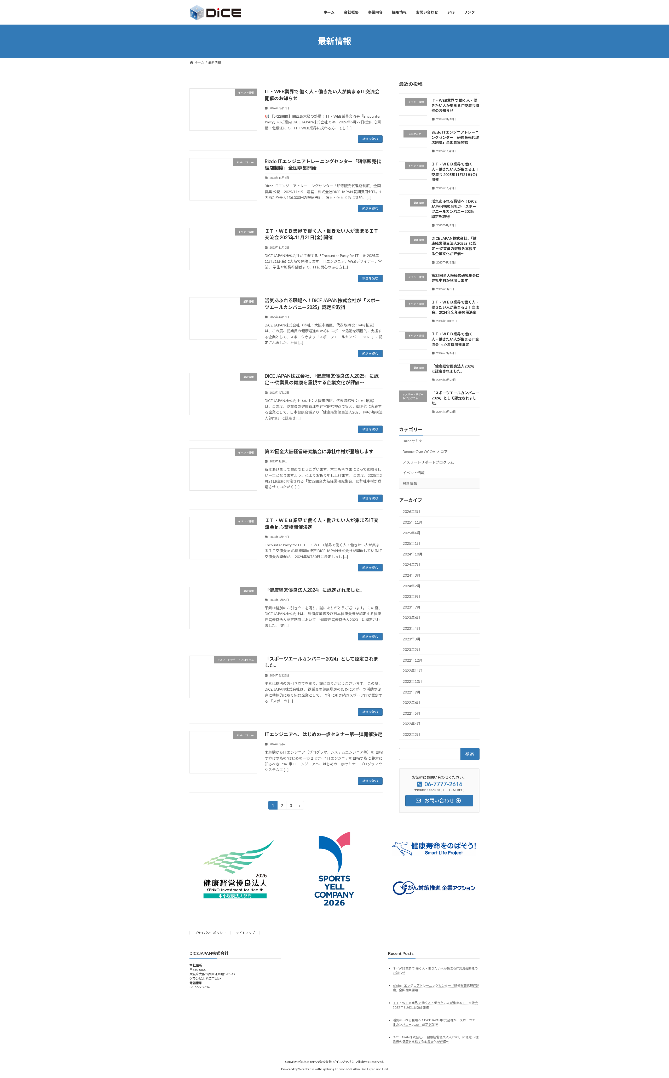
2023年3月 (411, 639)
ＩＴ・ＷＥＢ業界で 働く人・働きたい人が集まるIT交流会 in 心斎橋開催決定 (455, 339)
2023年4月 (411, 628)
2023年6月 (411, 617)
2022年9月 (411, 692)
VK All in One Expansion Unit (368, 1069)
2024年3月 (411, 575)
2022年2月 (411, 734)
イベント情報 (414, 473)
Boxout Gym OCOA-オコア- (426, 451)
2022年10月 (413, 681)
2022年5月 (411, 713)
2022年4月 (411, 723)
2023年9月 (411, 596)
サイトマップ (245, 933)
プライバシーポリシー (210, 933)
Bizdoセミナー (414, 441)
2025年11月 (413, 522)
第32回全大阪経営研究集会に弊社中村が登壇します (319, 451)
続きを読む (370, 139)
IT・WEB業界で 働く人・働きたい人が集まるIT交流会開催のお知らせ (455, 105)
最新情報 (410, 483)
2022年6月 (411, 702)
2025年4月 (411, 532)
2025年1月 (411, 543)
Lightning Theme (333, 1069)
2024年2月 (411, 585)
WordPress (306, 1069)
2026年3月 (411, 511)
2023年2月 (411, 649)
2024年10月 (413, 554)
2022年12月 (413, 660)
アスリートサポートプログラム (428, 462)
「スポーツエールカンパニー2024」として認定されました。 (455, 398)
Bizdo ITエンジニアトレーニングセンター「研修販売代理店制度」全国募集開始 (455, 137)
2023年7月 (411, 607)
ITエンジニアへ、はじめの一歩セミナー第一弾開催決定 (323, 734)
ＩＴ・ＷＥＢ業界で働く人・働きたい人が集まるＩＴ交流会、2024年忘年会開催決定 (455, 307)
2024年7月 (411, 564)
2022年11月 (413, 670)
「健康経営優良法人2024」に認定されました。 (315, 590)
